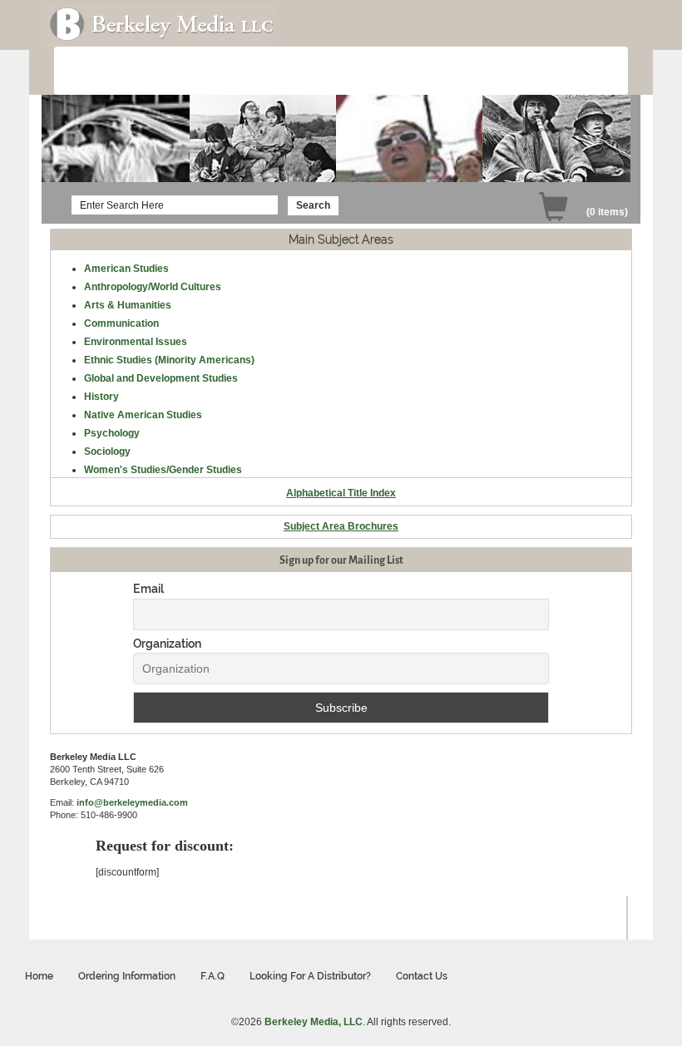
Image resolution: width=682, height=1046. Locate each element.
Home (39, 976)
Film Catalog (179, 71)
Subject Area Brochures (341, 526)
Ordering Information (284, 71)
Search (313, 205)
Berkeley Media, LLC (313, 1022)
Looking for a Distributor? (310, 976)
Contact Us (421, 976)
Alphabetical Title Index (341, 493)
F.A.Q (212, 976)
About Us (102, 71)
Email (148, 588)
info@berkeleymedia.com (132, 802)
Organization (167, 643)
